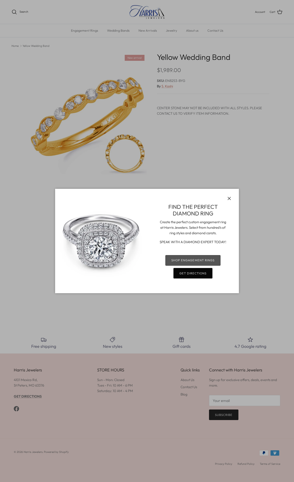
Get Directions (193, 273)
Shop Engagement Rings (193, 260)
